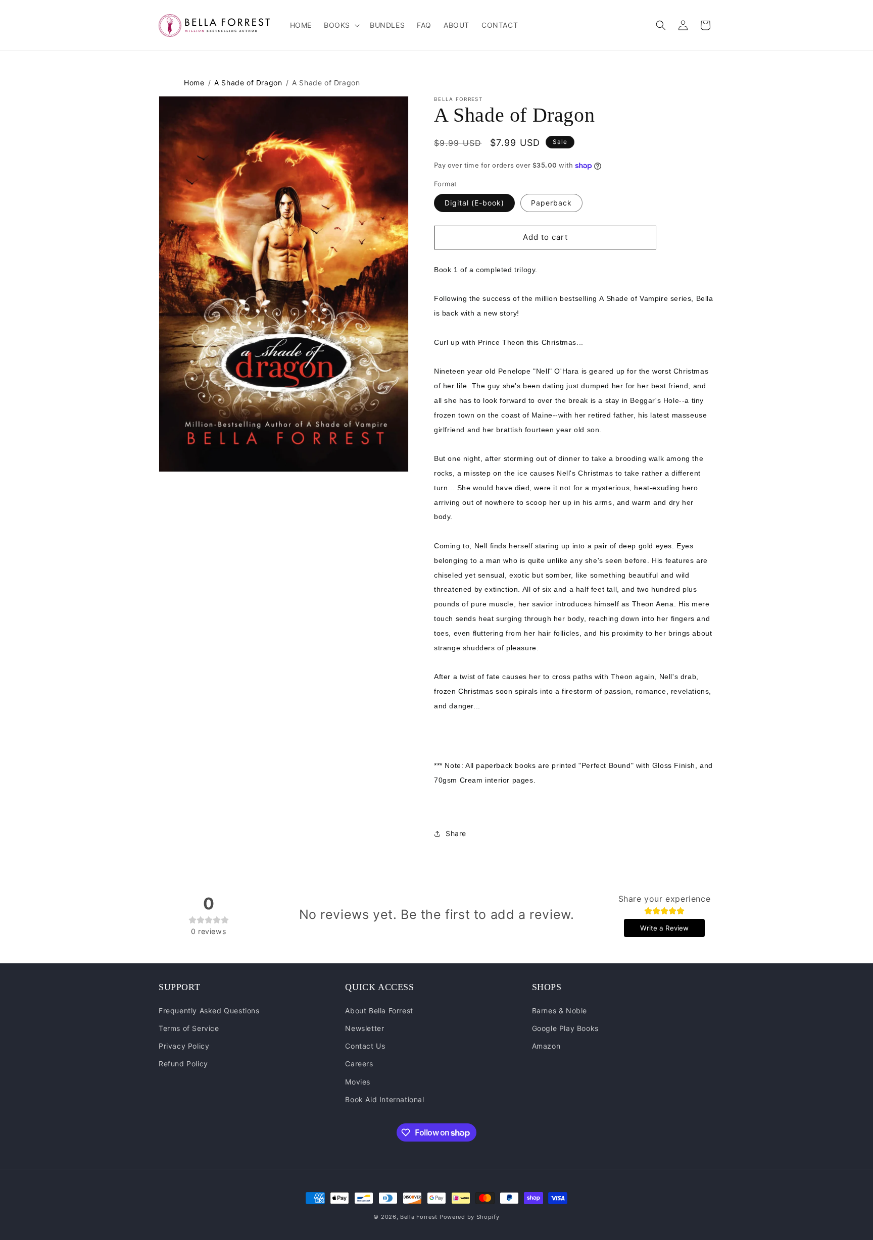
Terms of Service (189, 1028)
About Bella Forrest (379, 1010)
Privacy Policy (184, 1046)
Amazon (546, 1046)
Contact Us (365, 1046)
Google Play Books (565, 1028)
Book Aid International (384, 1099)
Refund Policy (183, 1063)
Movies (357, 1081)
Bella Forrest (419, 1216)
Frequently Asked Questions (209, 1010)
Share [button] (456, 833)
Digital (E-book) (474, 202)
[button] (341, 25)
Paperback (551, 202)
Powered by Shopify (470, 1216)
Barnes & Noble (559, 1010)
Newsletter (364, 1028)
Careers (359, 1063)
